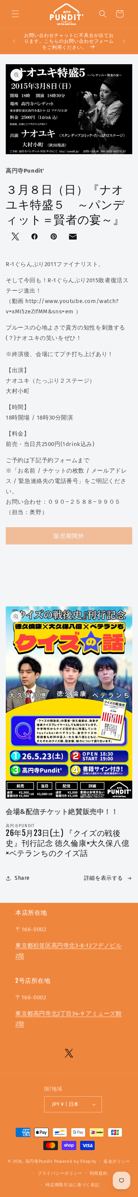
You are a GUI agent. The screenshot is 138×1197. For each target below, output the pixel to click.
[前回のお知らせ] (14, 41)
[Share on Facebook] (35, 237)
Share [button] (22, 878)
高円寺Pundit (39, 1161)
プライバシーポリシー (60, 1173)
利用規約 (99, 1173)
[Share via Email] (73, 238)
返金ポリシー (117, 1161)
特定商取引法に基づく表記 (72, 1184)
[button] (15, 13)
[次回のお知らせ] (123, 41)
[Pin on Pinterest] (54, 237)
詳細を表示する (103, 878)
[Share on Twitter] (16, 237)
